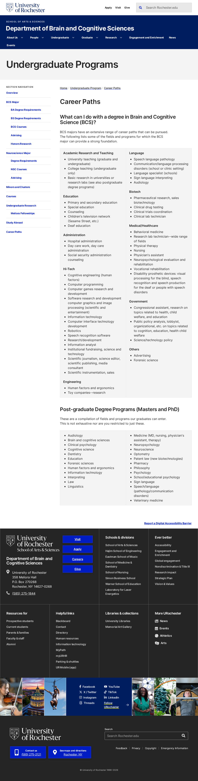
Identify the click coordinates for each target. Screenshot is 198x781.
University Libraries (117, 621)
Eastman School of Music (121, 556)
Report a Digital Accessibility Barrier (168, 523)
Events (11, 45)
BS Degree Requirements (26, 118)
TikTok (112, 692)
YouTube (114, 686)
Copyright (150, 748)
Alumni (10, 644)
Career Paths (14, 232)
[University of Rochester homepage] (25, 7)
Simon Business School (120, 578)
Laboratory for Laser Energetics (118, 592)
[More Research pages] (121, 38)
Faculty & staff (15, 638)
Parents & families (17, 632)
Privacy (136, 748)
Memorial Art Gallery (118, 627)
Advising (16, 135)
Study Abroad (14, 222)
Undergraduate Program (85, 88)
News (172, 37)
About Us (12, 37)
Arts (163, 643)
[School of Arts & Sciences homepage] (32, 543)
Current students (17, 627)
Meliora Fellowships (23, 213)
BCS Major (12, 102)
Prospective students (19, 621)
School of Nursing (116, 572)
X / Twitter (90, 692)
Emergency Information (174, 748)
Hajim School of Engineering (123, 551)
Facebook (89, 686)
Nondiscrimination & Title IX (172, 566)
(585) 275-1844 (23, 593)
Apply (108, 7)
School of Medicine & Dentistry (118, 564)
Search (109, 729)
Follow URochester (111, 705)
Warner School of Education (123, 584)
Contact (61, 627)
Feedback (121, 748)
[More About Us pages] (22, 38)
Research (111, 37)
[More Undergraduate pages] (73, 38)
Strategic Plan (163, 578)
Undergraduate (60, 37)
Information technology (71, 644)
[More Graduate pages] (97, 38)
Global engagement (167, 561)
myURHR (61, 656)
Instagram (89, 697)
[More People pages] (43, 38)
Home (63, 88)
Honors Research (21, 143)
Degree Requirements (24, 160)
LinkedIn (113, 697)
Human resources (67, 638)
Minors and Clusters (18, 187)
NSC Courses (19, 169)
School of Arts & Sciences (25, 21)
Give (127, 7)
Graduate (87, 37)
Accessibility (163, 545)
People (34, 37)
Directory (62, 632)
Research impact (165, 572)
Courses (11, 196)
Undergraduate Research (21, 205)
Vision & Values (164, 584)
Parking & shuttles (67, 661)
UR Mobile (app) (66, 667)
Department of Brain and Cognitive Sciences (70, 28)
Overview (12, 92)
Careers (77, 559)
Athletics (166, 636)
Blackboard (63, 621)
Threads (89, 703)
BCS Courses (18, 126)
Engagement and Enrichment (146, 37)
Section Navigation (19, 87)
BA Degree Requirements (26, 109)
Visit (118, 7)
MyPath (61, 650)
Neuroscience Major (18, 153)
